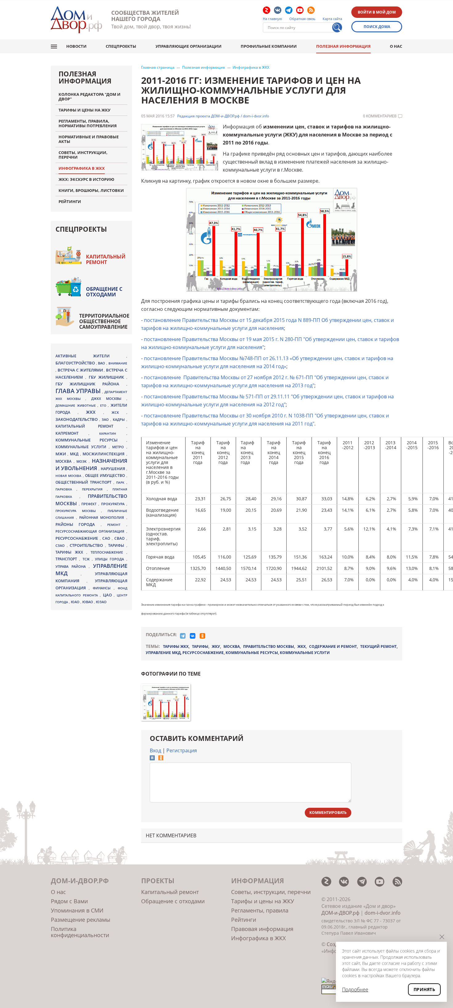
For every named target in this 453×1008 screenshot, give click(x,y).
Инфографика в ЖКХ (251, 67)
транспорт (67, 559)
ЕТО (104, 405)
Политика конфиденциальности (80, 932)
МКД (75, 453)
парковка (65, 489)
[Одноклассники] (202, 636)
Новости (76, 46)
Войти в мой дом (377, 12)
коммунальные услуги (305, 652)
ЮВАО (88, 602)
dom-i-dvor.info (383, 912)
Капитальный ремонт (105, 259)
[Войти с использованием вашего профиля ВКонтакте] (152, 758)
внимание (117, 363)
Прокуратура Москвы (78, 511)
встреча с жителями (81, 370)
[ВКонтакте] (192, 636)
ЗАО (106, 419)
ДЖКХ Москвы (108, 398)
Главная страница (157, 67)
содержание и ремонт (333, 646)
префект (89, 504)
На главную (272, 19)
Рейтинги (243, 919)
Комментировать (328, 812)
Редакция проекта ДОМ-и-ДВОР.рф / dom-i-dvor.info (223, 116)
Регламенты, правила (259, 910)
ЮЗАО (101, 602)
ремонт (116, 524)
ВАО (102, 363)
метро (119, 447)
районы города (78, 524)
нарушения (113, 468)
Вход (155, 750)
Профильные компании (269, 46)
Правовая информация (262, 929)
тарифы (200, 646)
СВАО (120, 538)
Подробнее (355, 989)
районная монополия (102, 517)
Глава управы (78, 391)
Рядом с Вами (69, 901)
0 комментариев (380, 116)
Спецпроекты (121, 46)
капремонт (71, 433)
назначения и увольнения (91, 464)
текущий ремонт (378, 646)
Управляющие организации (189, 46)
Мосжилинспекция (104, 454)
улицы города (110, 559)
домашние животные (76, 405)
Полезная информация (343, 46)
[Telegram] (183, 636)
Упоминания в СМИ (77, 910)
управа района (72, 566)
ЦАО (108, 595)
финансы (103, 588)
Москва (231, 646)
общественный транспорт (84, 482)
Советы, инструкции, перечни (271, 892)
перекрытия (94, 489)
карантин (112, 433)
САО (107, 538)
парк (121, 482)
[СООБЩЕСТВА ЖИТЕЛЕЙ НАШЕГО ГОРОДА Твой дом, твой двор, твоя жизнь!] (76, 19)
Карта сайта (332, 19)
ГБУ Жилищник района (90, 384)
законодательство (77, 419)
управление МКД (163, 652)
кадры (119, 419)
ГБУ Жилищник (107, 377)
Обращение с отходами (104, 291)
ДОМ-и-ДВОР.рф (340, 912)
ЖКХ (301, 646)
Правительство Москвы (268, 646)
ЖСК (119, 412)
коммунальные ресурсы (252, 652)
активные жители (90, 356)
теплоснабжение (108, 552)
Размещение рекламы (80, 919)
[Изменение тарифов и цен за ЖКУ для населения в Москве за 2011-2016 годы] (165, 702)
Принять (424, 989)
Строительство (87, 545)
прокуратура (113, 504)
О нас (396, 46)
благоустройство (75, 363)
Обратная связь (302, 19)
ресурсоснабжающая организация (90, 531)
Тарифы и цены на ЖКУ (262, 901)
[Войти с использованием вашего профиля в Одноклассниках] (160, 758)
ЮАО (75, 602)
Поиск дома (377, 26)
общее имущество (105, 475)
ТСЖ (87, 559)
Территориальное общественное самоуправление (104, 321)
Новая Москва (69, 476)
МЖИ (61, 454)
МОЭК (82, 461)
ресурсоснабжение (203, 652)
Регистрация (181, 750)
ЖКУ (216, 646)
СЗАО (61, 545)
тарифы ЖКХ (176, 646)
